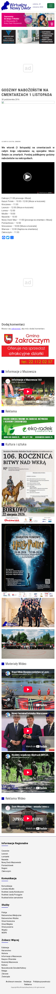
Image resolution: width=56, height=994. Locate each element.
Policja (4, 912)
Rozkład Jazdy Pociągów (12, 895)
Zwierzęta (6, 977)
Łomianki (5, 857)
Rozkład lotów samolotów (12, 898)
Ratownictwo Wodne (10, 918)
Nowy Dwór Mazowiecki (11, 862)
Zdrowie (5, 974)
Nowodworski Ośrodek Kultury (14, 968)
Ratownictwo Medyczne (11, 915)
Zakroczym (6, 871)
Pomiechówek (7, 865)
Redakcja (27, 982)
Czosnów (5, 851)
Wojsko (4, 930)
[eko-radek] (28, 428)
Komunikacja (7, 886)
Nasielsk (5, 860)
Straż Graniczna (8, 921)
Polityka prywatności (41, 982)
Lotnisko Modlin (8, 889)
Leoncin (5, 854)
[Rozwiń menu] (50, 5)
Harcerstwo (6, 950)
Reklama (28, 984)
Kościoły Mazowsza (10, 962)
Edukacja (5, 948)
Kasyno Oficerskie (9, 959)
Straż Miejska (7, 924)
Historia (5, 953)
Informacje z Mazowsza (11, 956)
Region (4, 868)
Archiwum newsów (14, 982)
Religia (4, 971)
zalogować (16, 329)
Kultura (4, 965)
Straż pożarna (7, 927)
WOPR (4, 933)
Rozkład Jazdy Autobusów (13, 892)
